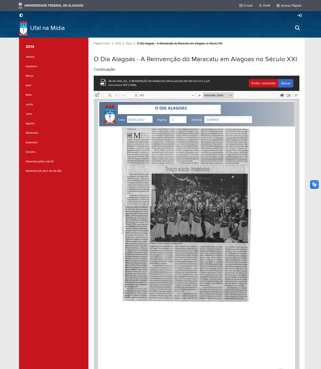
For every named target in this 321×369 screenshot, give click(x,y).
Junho (29, 104)
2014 (118, 43)
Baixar (285, 83)
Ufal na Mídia (47, 28)
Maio (129, 43)
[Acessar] (299, 16)
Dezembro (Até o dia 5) (40, 161)
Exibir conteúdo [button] (264, 83)
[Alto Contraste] (21, 16)
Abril (28, 85)
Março (29, 76)
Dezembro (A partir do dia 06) (43, 171)
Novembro (32, 133)
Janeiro (30, 57)
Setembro (32, 142)
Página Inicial (102, 43)
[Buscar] (297, 28)
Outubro (31, 152)
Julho (29, 114)
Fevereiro (31, 66)
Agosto (30, 123)
